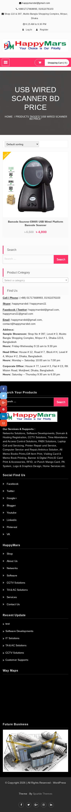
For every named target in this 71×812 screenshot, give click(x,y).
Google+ (12, 498)
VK (8, 534)
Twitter (11, 491)
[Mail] (3, 423)
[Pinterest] (3, 409)
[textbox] (35, 280)
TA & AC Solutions (17, 589)
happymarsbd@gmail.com (35, 3)
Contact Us (13, 604)
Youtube (11, 512)
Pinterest (12, 527)
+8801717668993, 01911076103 (36, 9)
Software (12, 575)
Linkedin (12, 519)
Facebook (12, 483)
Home (8, 116)
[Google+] (3, 402)
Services (12, 597)
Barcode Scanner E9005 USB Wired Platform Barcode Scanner (35, 223)
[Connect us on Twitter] (28, 805)
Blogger (11, 505)
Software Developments (19, 631)
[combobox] (35, 280)
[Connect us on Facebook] (21, 805)
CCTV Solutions (16, 582)
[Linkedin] (3, 416)
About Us (12, 561)
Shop (10, 553)
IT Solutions (12, 638)
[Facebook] (3, 389)
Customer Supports (16, 659)
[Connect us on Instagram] (43, 805)
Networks (12, 568)
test (7, 623)
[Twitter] (3, 395)
